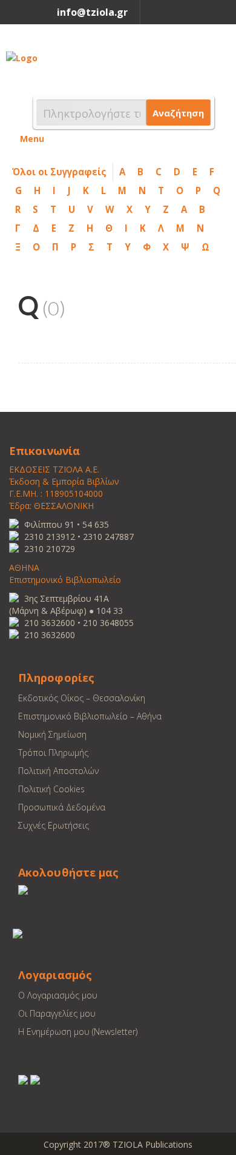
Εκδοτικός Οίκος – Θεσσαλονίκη (81, 698)
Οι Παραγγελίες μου (57, 1013)
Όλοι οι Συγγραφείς (59, 172)
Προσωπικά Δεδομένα (61, 807)
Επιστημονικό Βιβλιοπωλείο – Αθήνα (90, 716)
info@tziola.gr (92, 12)
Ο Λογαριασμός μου (57, 995)
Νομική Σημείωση (52, 734)
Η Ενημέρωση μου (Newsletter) (77, 1031)
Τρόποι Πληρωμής (53, 752)
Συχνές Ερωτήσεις (53, 825)
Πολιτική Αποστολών (58, 770)
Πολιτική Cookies (51, 789)
